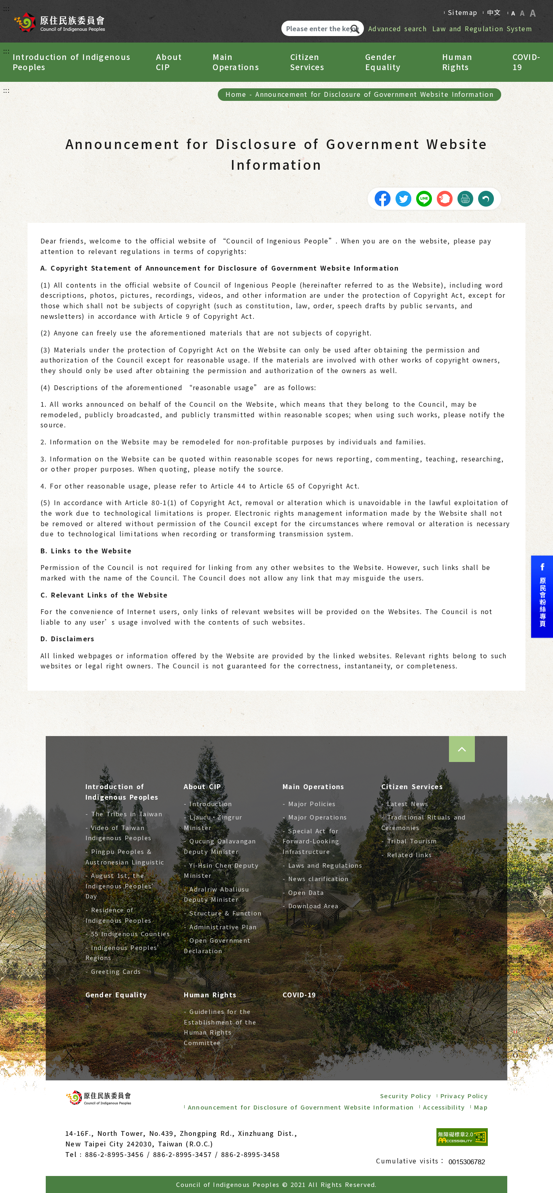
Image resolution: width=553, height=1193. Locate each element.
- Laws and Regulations (322, 865)
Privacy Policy (464, 1095)
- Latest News (405, 803)
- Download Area (310, 905)
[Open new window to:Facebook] (542, 596)
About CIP (169, 62)
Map (481, 1107)
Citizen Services (307, 62)
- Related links (406, 854)
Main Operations (236, 62)
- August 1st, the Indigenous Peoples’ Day (121, 885)
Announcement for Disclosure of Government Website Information (374, 94)
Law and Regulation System (482, 28)
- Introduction (208, 803)
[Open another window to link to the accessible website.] (462, 1137)
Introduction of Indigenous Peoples (71, 62)
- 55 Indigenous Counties (127, 933)
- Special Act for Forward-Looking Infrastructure (311, 841)
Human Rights (457, 62)
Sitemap (462, 12)
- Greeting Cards (113, 971)
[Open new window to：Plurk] (444, 198)
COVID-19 (527, 62)
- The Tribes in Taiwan (123, 813)
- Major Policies (309, 803)
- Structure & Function (223, 913)
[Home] (59, 19)
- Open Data (303, 892)
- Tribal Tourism (409, 841)
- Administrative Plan (220, 926)
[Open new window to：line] (424, 198)
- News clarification (316, 878)
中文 (494, 12)
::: (6, 8)
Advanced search (397, 28)
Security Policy (405, 1095)
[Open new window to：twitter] (403, 198)
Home (235, 94)
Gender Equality (382, 62)
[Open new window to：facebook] (382, 198)
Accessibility (444, 1107)
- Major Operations (315, 817)
